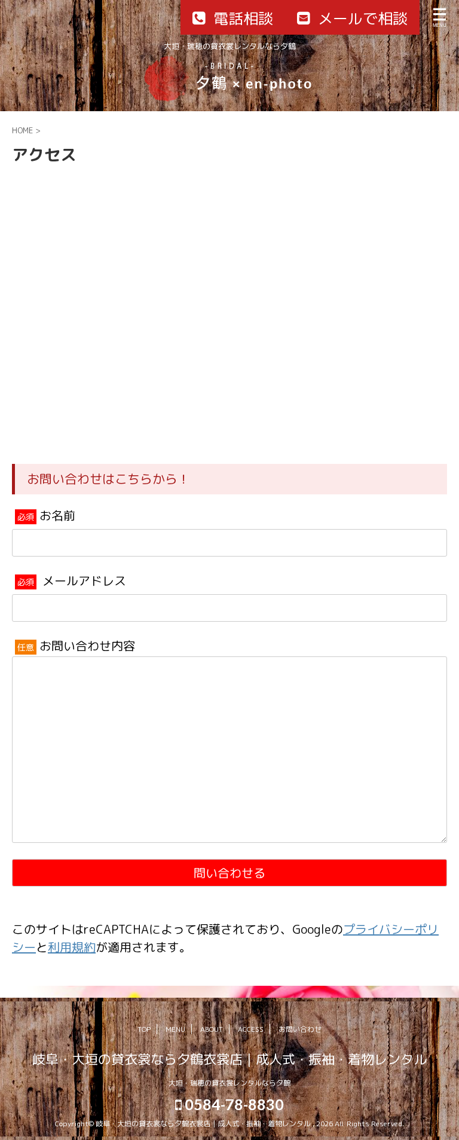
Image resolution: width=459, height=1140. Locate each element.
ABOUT (211, 1029)
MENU (175, 1029)
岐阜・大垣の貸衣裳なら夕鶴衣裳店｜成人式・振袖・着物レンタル (229, 1059)
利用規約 (72, 947)
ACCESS (251, 1029)
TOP (144, 1029)
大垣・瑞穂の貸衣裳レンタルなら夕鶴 (229, 1083)
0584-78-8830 (233, 1104)
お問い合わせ (300, 1029)
